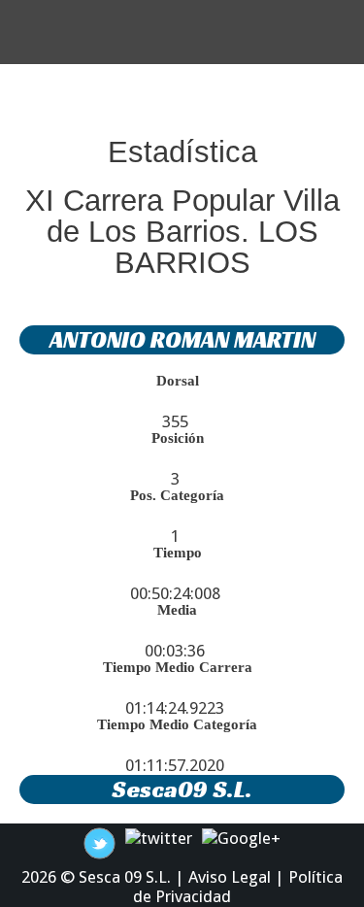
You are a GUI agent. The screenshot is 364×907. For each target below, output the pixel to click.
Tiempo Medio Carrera (177, 667)
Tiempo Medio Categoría (177, 724)
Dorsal (177, 380)
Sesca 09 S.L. (125, 877)
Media (177, 610)
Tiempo (177, 552)
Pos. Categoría (177, 495)
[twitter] (158, 837)
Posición (177, 438)
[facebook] (99, 842)
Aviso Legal (229, 877)
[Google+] (241, 837)
